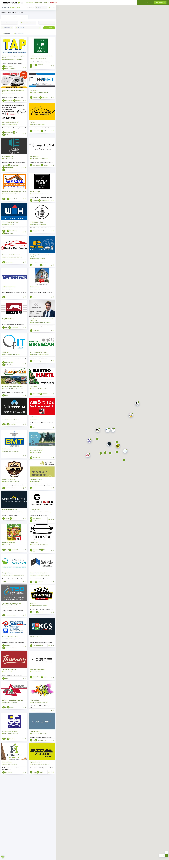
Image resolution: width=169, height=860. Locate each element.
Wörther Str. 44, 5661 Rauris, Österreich (39, 702)
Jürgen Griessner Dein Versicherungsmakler (36, 449)
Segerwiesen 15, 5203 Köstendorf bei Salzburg (41, 512)
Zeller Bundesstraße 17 (8, 321)
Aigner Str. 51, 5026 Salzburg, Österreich (11, 94)
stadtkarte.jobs (53, 2)
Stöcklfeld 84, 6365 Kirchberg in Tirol (11, 451)
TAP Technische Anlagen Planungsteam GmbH (13, 56)
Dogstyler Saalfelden (8, 319)
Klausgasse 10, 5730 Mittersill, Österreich (39, 194)
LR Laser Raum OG (7, 156)
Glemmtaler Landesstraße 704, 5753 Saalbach (13, 512)
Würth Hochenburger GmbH (10, 222)
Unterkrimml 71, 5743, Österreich (10, 702)
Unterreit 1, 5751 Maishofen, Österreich (11, 419)
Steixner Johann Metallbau (9, 731)
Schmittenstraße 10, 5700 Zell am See (39, 388)
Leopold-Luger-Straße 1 (36, 452)
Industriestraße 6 (34, 419)
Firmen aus (29, 2)
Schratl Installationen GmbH (10, 637)
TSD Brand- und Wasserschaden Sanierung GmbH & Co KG (11, 604)
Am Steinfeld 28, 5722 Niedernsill (10, 764)
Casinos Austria (34, 287)
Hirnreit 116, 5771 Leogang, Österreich (38, 58)
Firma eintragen (159, 2)
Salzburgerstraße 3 (7, 671)
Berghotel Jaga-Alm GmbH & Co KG (12, 386)
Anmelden (149, 2)
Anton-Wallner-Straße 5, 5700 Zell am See (40, 354)
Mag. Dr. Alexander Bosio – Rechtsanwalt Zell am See (41, 319)
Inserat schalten (38, 2)
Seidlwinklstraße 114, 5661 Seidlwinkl (38, 224)
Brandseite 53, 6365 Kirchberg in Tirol (11, 481)
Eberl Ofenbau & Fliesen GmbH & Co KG (41, 56)
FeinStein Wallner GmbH (9, 417)
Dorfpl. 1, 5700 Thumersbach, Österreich (39, 158)
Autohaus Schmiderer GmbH (10, 122)
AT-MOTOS (33, 603)
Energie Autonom (7, 573)
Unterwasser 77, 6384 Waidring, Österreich (40, 575)
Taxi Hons (32, 122)
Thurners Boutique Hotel (9, 669)
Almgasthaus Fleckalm (9, 479)
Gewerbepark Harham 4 (8, 224)
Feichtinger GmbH (35, 510)
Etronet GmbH (34, 90)
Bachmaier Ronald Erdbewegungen (12, 700)
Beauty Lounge (34, 156)
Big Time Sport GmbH (36, 762)
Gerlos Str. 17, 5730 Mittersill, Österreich (11, 354)
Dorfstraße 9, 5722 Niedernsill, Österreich (39, 92)
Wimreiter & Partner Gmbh (9, 510)
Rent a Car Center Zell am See (11, 255)
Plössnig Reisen (34, 700)
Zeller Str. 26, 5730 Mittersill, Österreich (11, 194)
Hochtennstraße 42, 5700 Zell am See (39, 733)
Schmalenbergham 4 (35, 481)
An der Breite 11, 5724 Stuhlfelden (38, 124)
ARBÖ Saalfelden (35, 417)
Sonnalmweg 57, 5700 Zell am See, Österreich (13, 388)
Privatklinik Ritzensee (36, 479)
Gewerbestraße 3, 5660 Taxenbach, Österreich (13, 575)
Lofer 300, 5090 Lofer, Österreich (10, 124)
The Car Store (34, 542)
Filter (15, 17)
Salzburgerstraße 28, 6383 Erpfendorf (39, 605)
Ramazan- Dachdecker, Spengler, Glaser (14, 192)
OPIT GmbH (5, 352)
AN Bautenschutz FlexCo (9, 287)
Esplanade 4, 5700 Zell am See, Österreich (40, 289)
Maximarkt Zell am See (8, 542)
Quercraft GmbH (34, 731)
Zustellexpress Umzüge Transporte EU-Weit (13, 91)
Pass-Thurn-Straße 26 (8, 158)
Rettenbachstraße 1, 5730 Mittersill (38, 258)
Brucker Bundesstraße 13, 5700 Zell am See (12, 257)
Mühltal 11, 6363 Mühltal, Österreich (10, 733)
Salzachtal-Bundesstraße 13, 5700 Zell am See (13, 59)
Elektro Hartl (33, 386)
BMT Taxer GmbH (7, 449)
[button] (3, 857)
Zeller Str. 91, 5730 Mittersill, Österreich (11, 639)
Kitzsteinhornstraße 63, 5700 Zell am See (39, 544)
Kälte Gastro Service (36, 637)
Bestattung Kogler (35, 192)
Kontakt (45, 2)
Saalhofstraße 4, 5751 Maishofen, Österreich (40, 764)
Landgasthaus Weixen (36, 222)
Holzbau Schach (7, 762)
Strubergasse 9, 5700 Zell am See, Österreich (40, 322)
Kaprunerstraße (6, 544)
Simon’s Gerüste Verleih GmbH (38, 573)
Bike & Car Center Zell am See (38, 352)
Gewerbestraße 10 (7, 607)
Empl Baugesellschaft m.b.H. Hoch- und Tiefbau (41, 255)
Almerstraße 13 (34, 639)
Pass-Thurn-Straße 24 (8, 289)
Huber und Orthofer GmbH (37, 669)
